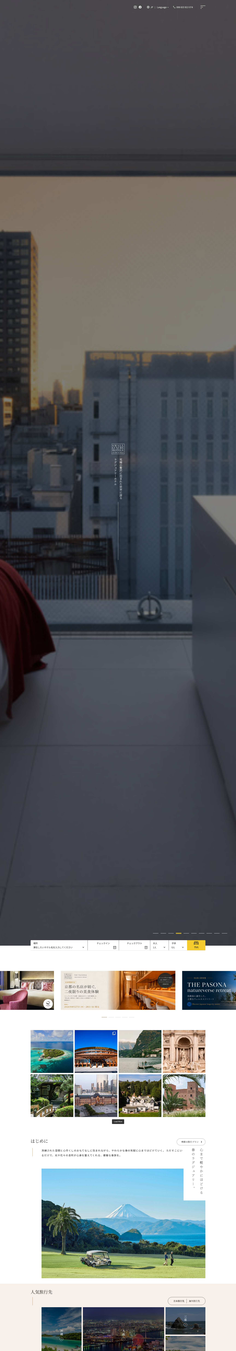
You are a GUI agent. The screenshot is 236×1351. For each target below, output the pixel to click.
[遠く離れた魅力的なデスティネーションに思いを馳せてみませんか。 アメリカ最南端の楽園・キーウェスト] (140, 1095)
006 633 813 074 (184, 7)
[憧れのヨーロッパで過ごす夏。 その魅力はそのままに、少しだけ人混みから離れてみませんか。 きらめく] (140, 1051)
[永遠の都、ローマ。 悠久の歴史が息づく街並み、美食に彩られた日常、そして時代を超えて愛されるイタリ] (184, 1051)
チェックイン (103, 943)
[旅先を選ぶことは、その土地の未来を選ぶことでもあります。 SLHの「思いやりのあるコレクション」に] (184, 1095)
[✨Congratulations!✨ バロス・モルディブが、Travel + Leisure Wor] (52, 1051)
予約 (196, 947)
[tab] (155, 933)
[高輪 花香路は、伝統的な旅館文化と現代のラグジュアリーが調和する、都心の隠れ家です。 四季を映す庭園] (52, 1095)
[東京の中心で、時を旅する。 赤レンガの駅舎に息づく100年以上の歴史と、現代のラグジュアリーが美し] (96, 1095)
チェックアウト (134, 943)
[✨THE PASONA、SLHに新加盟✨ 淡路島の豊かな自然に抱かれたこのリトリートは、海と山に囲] (96, 1051)
